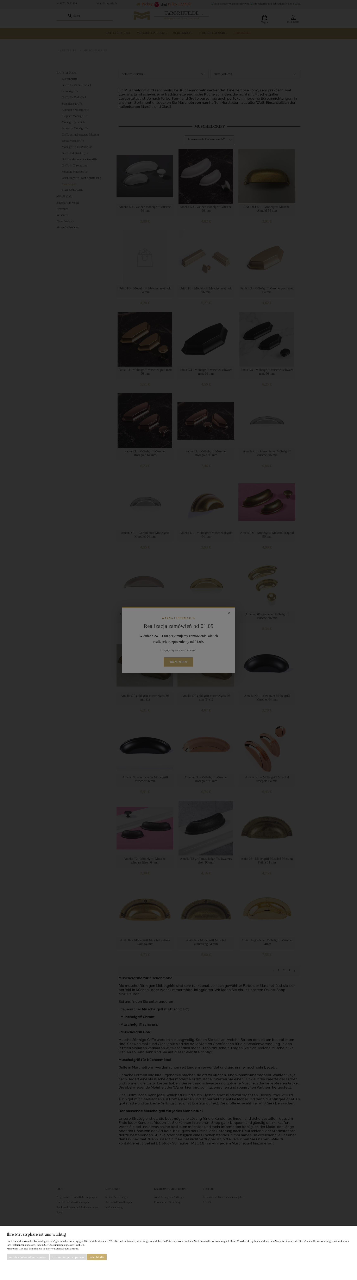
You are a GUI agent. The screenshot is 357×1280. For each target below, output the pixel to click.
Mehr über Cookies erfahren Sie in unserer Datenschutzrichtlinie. (43, 1248)
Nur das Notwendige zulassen (27, 1257)
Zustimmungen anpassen (68, 1257)
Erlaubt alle (97, 1257)
